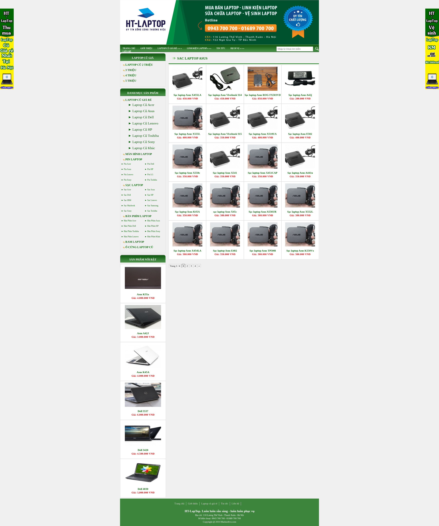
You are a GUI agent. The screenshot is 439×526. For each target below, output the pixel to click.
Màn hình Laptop (138, 154)
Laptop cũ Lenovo (145, 123)
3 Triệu (130, 70)
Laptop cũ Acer (143, 105)
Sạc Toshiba (152, 211)
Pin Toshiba (152, 180)
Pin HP (150, 169)
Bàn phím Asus (153, 220)
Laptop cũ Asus (143, 111)
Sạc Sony (128, 211)
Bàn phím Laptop (138, 216)
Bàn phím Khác (153, 236)
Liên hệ (127, 51)
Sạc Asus (151, 189)
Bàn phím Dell (130, 226)
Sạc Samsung (152, 205)
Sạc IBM (127, 200)
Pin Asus (127, 169)
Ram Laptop (134, 241)
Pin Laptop (133, 159)
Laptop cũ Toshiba (145, 136)
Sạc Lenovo (152, 200)
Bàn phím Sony (153, 231)
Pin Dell (150, 164)
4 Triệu (130, 75)
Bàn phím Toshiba (131, 231)
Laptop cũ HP (142, 129)
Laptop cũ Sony (143, 142)
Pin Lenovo (128, 174)
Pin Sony (127, 180)
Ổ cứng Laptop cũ (139, 247)
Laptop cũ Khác (143, 148)
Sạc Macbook (129, 205)
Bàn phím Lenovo (131, 236)
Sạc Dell (127, 195)
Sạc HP (150, 195)
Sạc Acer (127, 189)
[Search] (316, 48)
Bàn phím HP (153, 226)
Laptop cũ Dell (143, 117)
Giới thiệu (146, 48)
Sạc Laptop (134, 185)
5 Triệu (130, 80)
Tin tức (220, 48)
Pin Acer (127, 164)
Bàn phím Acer (130, 220)
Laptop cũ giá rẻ (170, 48)
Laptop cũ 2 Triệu (139, 64)
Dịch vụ (237, 48)
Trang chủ (179, 503)
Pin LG (150, 174)
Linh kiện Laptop (199, 48)
